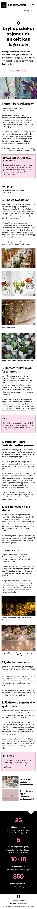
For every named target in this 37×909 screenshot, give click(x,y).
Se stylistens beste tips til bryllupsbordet (26, 782)
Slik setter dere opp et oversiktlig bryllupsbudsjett (27, 795)
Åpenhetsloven (25, 906)
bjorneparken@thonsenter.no (18, 903)
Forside (4, 15)
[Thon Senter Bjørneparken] (13, 5)
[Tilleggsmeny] (33, 5)
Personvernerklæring (14, 906)
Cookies (5, 906)
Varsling (32, 906)
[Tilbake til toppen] (31, 811)
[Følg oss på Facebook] (18, 896)
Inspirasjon (11, 15)
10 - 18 (30, 10)
